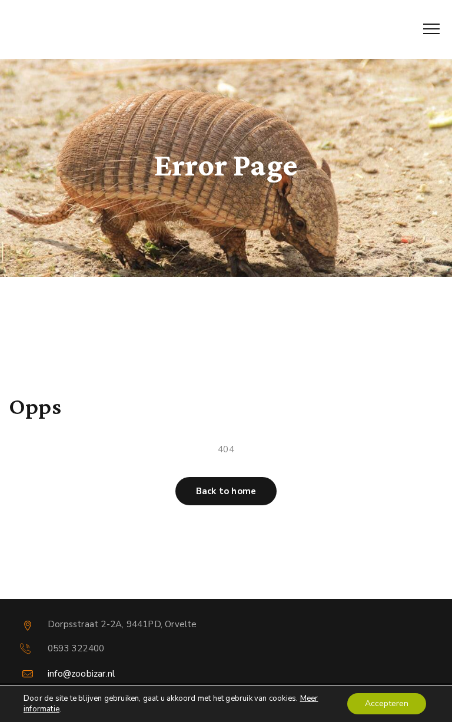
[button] (226, 491)
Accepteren (386, 703)
